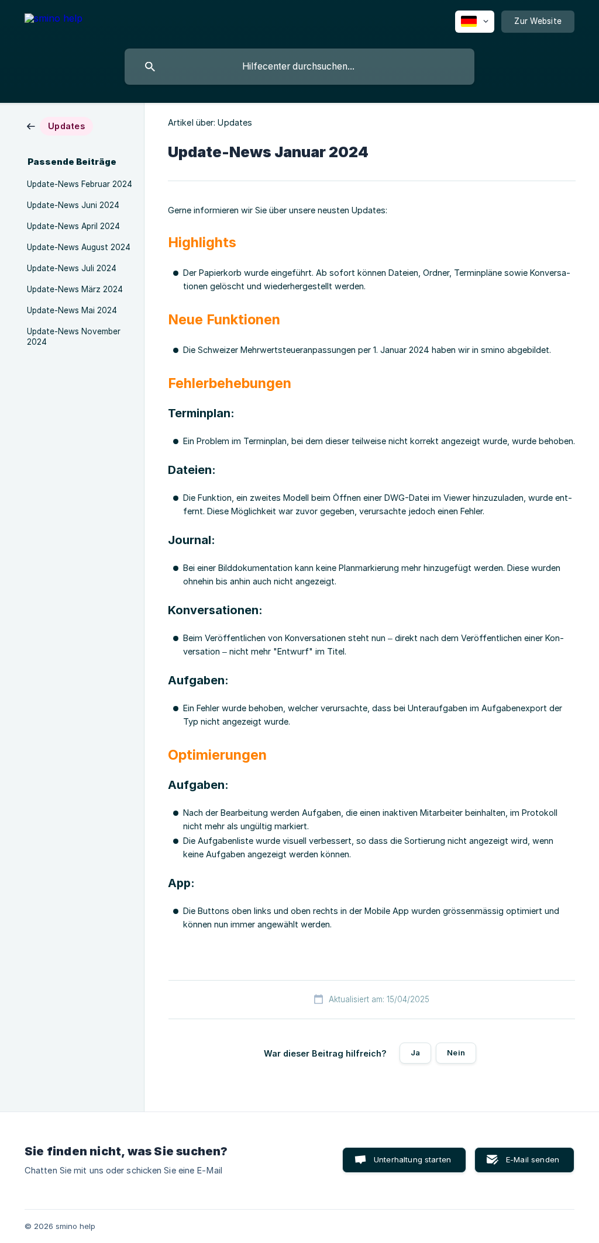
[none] (53, 20)
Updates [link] (235, 122)
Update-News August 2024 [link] (78, 247)
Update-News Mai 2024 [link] (72, 310)
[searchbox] (299, 67)
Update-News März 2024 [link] (75, 289)
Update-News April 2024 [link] (73, 226)
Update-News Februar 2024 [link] (79, 184)
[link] (60, 125)
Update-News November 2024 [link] (74, 337)
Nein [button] (456, 1052)
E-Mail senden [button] (532, 1159)
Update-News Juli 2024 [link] (71, 268)
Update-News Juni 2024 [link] (73, 205)
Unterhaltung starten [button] (412, 1159)
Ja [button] (415, 1052)
